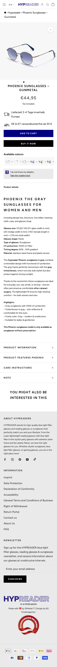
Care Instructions (18, 367)
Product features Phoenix (24, 357)
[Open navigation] (4, 4)
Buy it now (28, 143)
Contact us (10, 517)
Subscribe (15, 579)
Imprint (8, 477)
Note (7, 377)
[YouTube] (27, 459)
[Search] (47, 4)
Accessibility (11, 494)
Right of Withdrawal (15, 506)
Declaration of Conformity (19, 488)
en (10, 5)
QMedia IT (30, 608)
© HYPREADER (28, 604)
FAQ (6, 529)
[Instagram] (12, 459)
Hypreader (14, 12)
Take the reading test (20, 175)
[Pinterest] (20, 459)
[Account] (42, 4)
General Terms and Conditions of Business (28, 500)
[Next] (39, 81)
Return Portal (11, 511)
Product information (20, 347)
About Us (9, 523)
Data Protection (13, 483)
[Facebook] (5, 459)
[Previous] (18, 81)
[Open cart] (53, 4)
